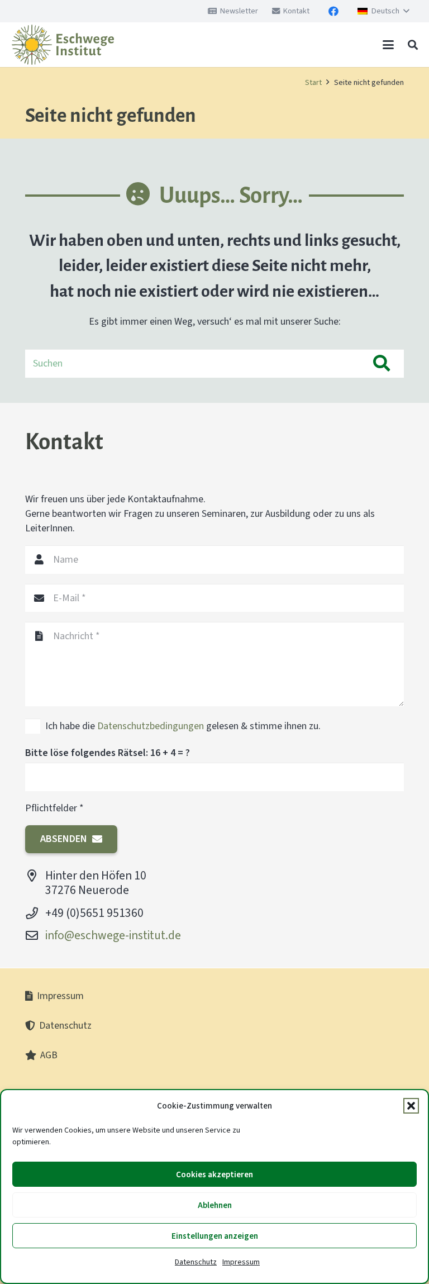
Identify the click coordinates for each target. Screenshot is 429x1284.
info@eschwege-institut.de (113, 935)
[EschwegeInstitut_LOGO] (63, 44)
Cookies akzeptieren (214, 1174)
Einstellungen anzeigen (214, 1236)
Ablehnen (215, 1205)
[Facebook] (333, 11)
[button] (411, 1105)
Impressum (241, 1262)
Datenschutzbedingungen (150, 726)
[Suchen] (381, 363)
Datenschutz (196, 1262)
